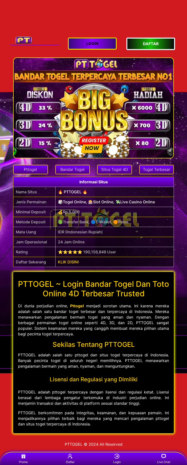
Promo (23, 462)
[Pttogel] (35, 40)
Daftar (70, 462)
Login (117, 462)
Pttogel (77, 305)
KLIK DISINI (68, 261)
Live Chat (163, 462)
